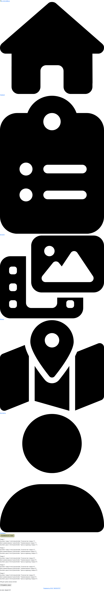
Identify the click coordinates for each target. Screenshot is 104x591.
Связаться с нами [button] (8, 535)
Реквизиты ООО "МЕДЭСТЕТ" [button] (52, 588)
